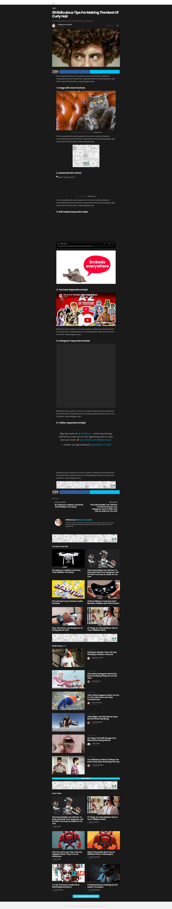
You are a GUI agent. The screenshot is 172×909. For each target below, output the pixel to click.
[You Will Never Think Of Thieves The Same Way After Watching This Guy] (68, 765)
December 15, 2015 (101, 444)
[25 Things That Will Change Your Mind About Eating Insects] (68, 744)
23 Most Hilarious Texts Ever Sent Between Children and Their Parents (103, 602)
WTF (64, 646)
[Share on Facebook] (74, 72)
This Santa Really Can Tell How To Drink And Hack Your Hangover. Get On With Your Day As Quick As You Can (103, 573)
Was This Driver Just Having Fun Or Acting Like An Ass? (67, 629)
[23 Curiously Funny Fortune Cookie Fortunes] (68, 589)
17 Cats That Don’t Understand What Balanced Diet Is (65, 886)
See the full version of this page (86, 896)
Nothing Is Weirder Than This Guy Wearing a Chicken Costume (102, 653)
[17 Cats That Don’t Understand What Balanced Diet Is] (68, 873)
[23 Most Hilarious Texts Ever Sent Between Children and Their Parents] (103, 589)
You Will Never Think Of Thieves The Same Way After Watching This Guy (103, 760)
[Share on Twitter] (105, 72)
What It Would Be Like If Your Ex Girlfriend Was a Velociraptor (101, 853)
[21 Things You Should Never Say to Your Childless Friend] (103, 616)
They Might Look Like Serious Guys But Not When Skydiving (102, 717)
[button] (53, 2)
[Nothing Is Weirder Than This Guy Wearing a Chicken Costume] (68, 658)
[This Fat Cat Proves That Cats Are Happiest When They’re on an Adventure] (68, 840)
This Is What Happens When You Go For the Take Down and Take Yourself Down (103, 697)
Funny (65, 567)
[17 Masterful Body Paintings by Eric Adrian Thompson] (103, 873)
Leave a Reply (85, 778)
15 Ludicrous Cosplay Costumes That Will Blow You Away (66, 571)
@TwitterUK (84, 433)
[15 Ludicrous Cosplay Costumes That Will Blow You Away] (68, 558)
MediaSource (98, 132)
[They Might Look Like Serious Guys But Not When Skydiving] (68, 722)
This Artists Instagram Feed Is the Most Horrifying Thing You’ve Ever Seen (102, 675)
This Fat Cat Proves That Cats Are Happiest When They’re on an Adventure (67, 854)
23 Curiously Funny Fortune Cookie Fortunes (67, 602)
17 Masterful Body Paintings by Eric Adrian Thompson (102, 886)
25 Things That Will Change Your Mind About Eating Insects (101, 739)
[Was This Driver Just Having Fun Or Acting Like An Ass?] (68, 616)
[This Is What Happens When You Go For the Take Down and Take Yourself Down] (68, 701)
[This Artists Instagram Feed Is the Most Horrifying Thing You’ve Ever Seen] (68, 679)
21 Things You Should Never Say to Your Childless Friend (102, 629)
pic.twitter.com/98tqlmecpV (96, 439)
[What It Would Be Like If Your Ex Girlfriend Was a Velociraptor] (103, 840)
